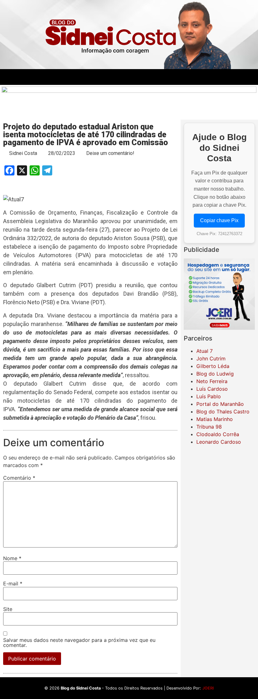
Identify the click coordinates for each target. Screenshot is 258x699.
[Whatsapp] (236, 77)
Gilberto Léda (212, 366)
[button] (90, 77)
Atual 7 (204, 351)
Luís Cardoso (212, 389)
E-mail (12, 583)
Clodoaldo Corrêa (217, 434)
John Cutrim (211, 358)
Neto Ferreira (211, 381)
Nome (12, 558)
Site (7, 609)
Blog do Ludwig (215, 373)
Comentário (19, 477)
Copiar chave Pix (219, 220)
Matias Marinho (214, 419)
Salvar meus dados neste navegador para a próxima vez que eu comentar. (79, 642)
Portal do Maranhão (220, 404)
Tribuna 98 (209, 427)
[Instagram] (219, 77)
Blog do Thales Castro (223, 411)
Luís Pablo (208, 396)
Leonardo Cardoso (218, 442)
